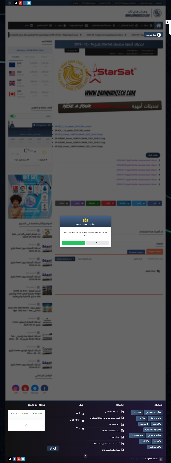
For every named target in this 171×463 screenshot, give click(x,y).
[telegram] (29, 3)
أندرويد (156, 424)
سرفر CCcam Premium (111, 430)
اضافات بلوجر (136, 435)
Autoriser (73, 243)
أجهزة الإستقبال (152, 412)
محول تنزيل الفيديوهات (111, 450)
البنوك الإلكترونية (152, 429)
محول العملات (114, 437)
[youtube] (20, 3)
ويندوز (156, 441)
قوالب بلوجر (154, 447)
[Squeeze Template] (161, 459)
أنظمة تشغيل (153, 435)
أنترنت (140, 418)
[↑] (85, 456)
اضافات (144, 441)
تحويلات (143, 424)
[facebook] (25, 3)
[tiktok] (16, 3)
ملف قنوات (154, 418)
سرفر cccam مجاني (112, 411)
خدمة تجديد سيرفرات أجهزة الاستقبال (105, 418)
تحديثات (136, 412)
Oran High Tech (136, 458)
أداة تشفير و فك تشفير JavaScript (107, 443)
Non (97, 243)
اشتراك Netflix (114, 424)
